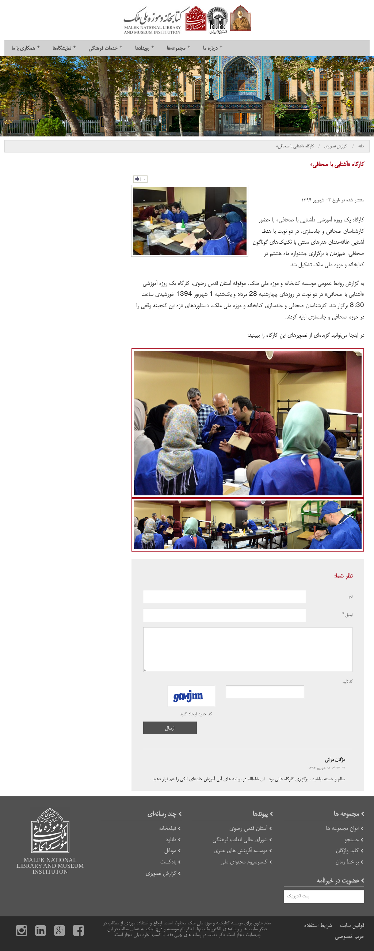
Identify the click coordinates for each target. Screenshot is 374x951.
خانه (361, 146)
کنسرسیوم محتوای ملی (244, 862)
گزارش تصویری (336, 146)
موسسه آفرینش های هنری (240, 850)
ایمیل (347, 615)
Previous (121, 423)
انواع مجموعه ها (342, 828)
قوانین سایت (352, 925)
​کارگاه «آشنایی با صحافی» (295, 146)
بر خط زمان (347, 862)
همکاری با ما (26, 48)
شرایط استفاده (318, 925)
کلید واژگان (347, 850)
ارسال (170, 728)
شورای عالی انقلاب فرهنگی (240, 839)
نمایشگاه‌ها (64, 48)
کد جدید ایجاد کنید (196, 714)
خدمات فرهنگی (105, 48)
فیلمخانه (167, 828)
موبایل (170, 850)
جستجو (351, 839)
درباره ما (212, 48)
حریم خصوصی (349, 936)
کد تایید (348, 681)
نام (350, 596)
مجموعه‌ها (178, 48)
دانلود (171, 839)
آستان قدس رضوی (248, 828)
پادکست (168, 862)
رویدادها (144, 48)
